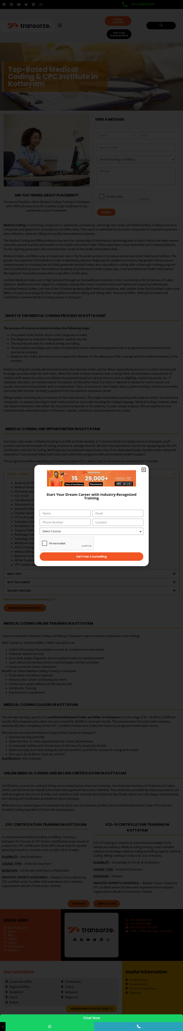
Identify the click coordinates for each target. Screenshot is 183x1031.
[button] (143, 469)
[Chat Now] (50, 1026)
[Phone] (138, 1026)
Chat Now (91, 1018)
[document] (91, 515)
